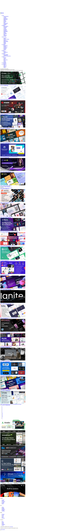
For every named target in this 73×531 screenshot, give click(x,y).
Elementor (5, 63)
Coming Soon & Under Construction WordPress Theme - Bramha (9, 332)
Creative (5, 17)
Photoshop (5, 66)
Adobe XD (5, 65)
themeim (2, 114)
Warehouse (3, 524)
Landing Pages (6, 55)
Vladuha (2, 186)
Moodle (5, 42)
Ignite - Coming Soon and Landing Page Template (7, 303)
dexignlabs (2, 203)
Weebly (5, 43)
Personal (5, 21)
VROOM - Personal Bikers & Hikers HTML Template (7, 113)
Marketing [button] (3, 53)
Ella (2, 521)
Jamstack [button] (3, 56)
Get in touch (11, 526)
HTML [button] (3, 15)
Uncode (3, 502)
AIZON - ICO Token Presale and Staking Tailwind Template (8, 84)
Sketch (5, 67)
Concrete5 (5, 37)
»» (2, 418)
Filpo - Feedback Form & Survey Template (6, 346)
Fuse (2, 517)
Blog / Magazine (6, 26)
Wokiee (3, 523)
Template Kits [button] (4, 62)
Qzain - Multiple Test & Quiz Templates (5, 389)
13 (2, 415)
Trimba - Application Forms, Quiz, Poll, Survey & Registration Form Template (10, 404)
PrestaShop (5, 48)
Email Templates (6, 54)
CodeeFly (2, 260)
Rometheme (3, 188)
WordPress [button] (3, 25)
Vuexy (3, 516)
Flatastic (3, 510)
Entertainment (5, 18)
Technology (5, 35)
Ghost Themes (6, 52)
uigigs (2, 85)
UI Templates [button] (4, 64)
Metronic (3, 514)
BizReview (3, 509)
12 (2, 414)
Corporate (5, 27)
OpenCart (5, 47)
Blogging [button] (3, 50)
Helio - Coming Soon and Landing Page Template (7, 171)
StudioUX (2, 275)
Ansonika (2, 157)
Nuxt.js (5, 61)
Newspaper (3, 501)
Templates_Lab (3, 246)
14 (2, 416)
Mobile (5, 32)
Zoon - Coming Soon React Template (5, 375)
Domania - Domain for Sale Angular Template (6, 99)
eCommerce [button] (3, 44)
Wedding (5, 24)
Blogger (5, 51)
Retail (4, 22)
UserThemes (3, 128)
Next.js (5, 60)
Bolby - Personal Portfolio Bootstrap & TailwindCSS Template (8, 317)
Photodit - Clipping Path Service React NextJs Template (7, 245)
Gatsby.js (5, 58)
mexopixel (2, 143)
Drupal (5, 38)
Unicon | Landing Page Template (4, 274)
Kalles (3, 525)
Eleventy (5, 57)
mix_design (3, 217)
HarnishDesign (3, 376)
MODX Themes (6, 41)
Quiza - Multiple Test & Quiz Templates (5, 142)
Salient (3, 500)
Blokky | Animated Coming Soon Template (6, 185)
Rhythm (3, 508)
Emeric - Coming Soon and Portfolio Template (6, 216)
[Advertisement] (25, 6)
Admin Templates (6, 16)
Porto (2, 503)
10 (2, 413)
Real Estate (5, 33)
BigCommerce (6, 45)
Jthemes (2, 318)
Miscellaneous (6, 19)
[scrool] (0, 530)
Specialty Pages (6, 23)
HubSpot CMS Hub (6, 39)
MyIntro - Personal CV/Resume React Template (6, 202)
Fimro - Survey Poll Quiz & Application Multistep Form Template (9, 231)
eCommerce (5, 29)
